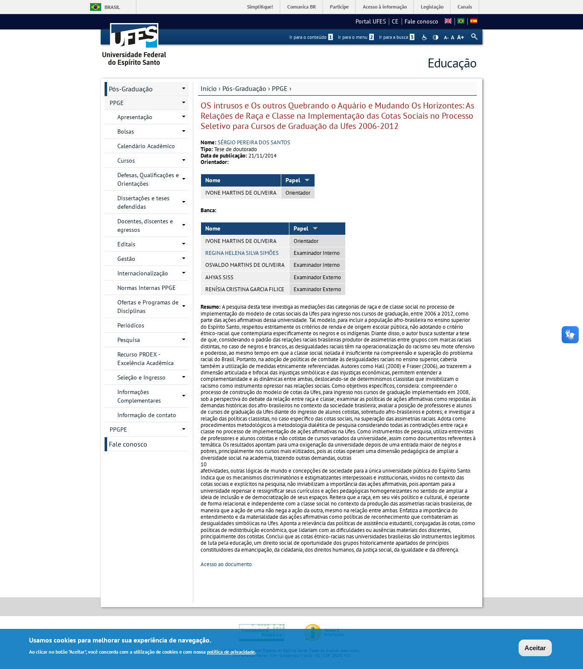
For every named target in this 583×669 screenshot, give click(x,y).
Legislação (432, 6)
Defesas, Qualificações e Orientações (148, 179)
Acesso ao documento (226, 564)
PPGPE (118, 429)
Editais (126, 244)
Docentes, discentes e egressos (145, 225)
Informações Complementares (139, 396)
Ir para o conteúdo (310, 37)
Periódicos (130, 325)
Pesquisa (128, 340)
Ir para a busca (396, 37)
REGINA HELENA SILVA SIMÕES (242, 253)
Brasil (112, 7)
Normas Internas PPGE (146, 288)
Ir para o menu (355, 37)
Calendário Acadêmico (146, 146)
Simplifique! (260, 6)
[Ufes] (134, 41)
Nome (212, 180)
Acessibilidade (425, 37)
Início (209, 88)
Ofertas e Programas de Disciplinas (147, 306)
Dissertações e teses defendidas (143, 202)
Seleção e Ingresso (141, 377)
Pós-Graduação (244, 88)
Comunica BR (301, 6)
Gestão (126, 259)
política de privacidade (231, 651)
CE (395, 21)
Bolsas (125, 131)
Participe (339, 6)
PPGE (280, 88)
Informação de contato (146, 415)
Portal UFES (371, 21)
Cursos (126, 160)
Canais (465, 6)
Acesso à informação (385, 6)
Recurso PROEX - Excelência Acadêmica (145, 359)
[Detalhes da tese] (461, 21)
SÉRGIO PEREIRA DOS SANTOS (254, 142)
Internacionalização (142, 273)
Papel (293, 180)
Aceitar (535, 647)
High (435, 38)
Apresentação (134, 117)
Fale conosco (421, 21)
